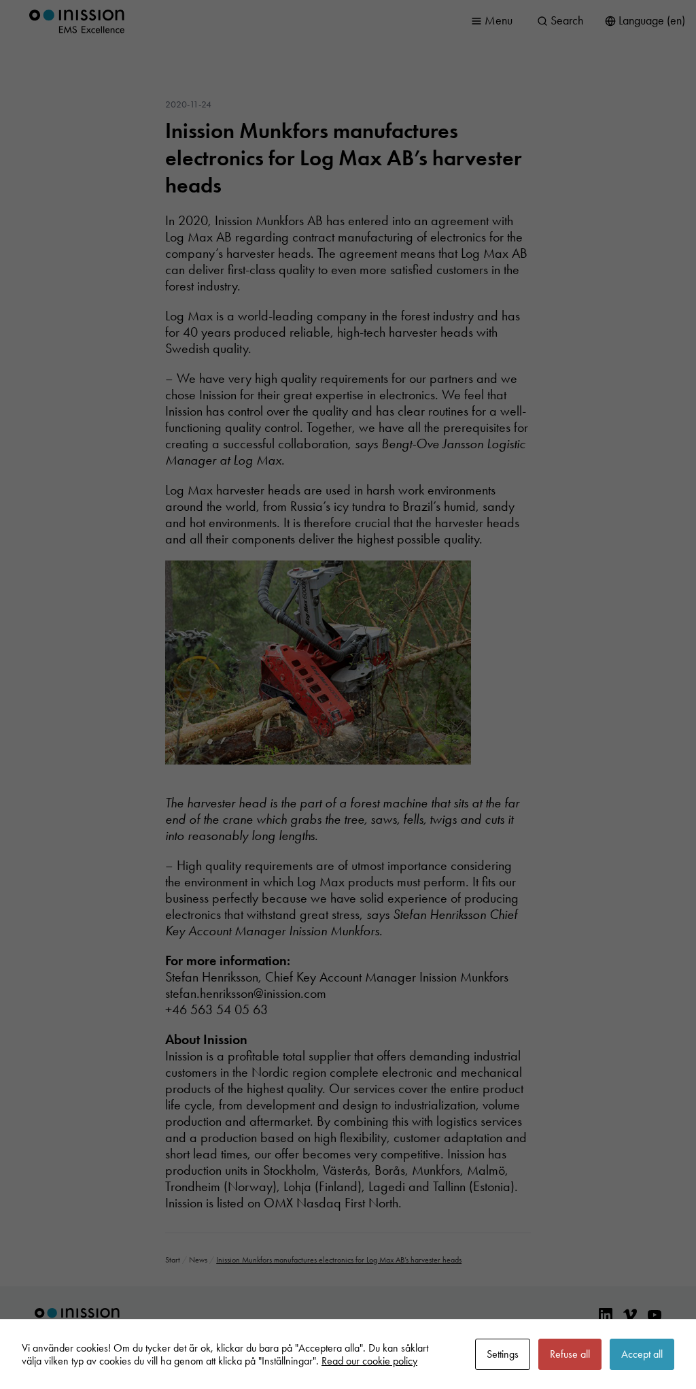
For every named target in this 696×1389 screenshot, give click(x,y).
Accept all (642, 1354)
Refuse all (570, 1354)
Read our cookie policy (369, 1360)
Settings (503, 1354)
